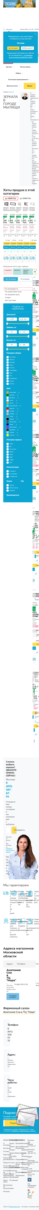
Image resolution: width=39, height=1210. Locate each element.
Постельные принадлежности (18, 79)
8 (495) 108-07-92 (21, 984)
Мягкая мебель (25, 67)
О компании (7, 1144)
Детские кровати (25, 1163)
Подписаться (16, 1123)
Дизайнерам (14, 1177)
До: (21, 319)
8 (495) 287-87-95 (9, 790)
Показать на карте (12, 996)
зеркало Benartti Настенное (6, 209)
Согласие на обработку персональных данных (8, 1174)
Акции (11, 1143)
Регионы (6, 1191)
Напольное (17, 270)
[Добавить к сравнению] (4, 251)
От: (8, 319)
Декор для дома (12, 86)
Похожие (5, 227)
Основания (26, 1143)
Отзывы (6, 1151)
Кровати (18, 1167)
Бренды (29, 86)
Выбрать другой (27, 48)
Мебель (18, 73)
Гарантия (12, 1153)
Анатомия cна (14, 1207)
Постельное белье (20, 1163)
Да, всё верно (13, 48)
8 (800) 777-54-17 (32, 1145)
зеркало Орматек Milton (25, 209)
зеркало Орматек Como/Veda (13, 209)
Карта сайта (5, 1181)
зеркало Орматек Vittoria (32, 209)
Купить (6, 247)
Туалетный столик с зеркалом (26, 272)
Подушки (19, 1159)
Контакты (7, 1148)
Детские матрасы (18, 1147)
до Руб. (10, 198)
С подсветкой (7, 270)
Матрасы (18, 1143)
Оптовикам (13, 1180)
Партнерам (7, 1155)
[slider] (7, 323)
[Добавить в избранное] (8, 251)
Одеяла (24, 1159)
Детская (9, 67)
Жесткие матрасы (25, 1168)
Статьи (12, 1163)
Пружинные (19, 1175)
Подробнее (7, 243)
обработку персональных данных (24, 1131)
